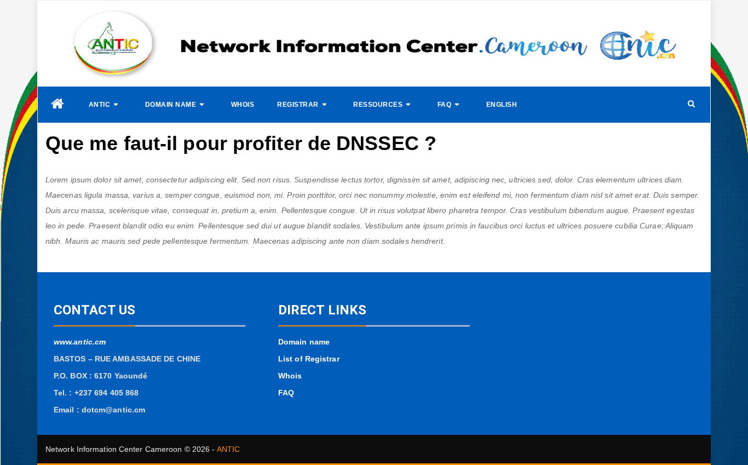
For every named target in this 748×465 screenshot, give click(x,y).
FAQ (445, 104)
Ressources (377, 104)
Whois (243, 104)
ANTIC (100, 104)
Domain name (171, 104)
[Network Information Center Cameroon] (57, 104)
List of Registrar (309, 358)
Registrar (298, 104)
